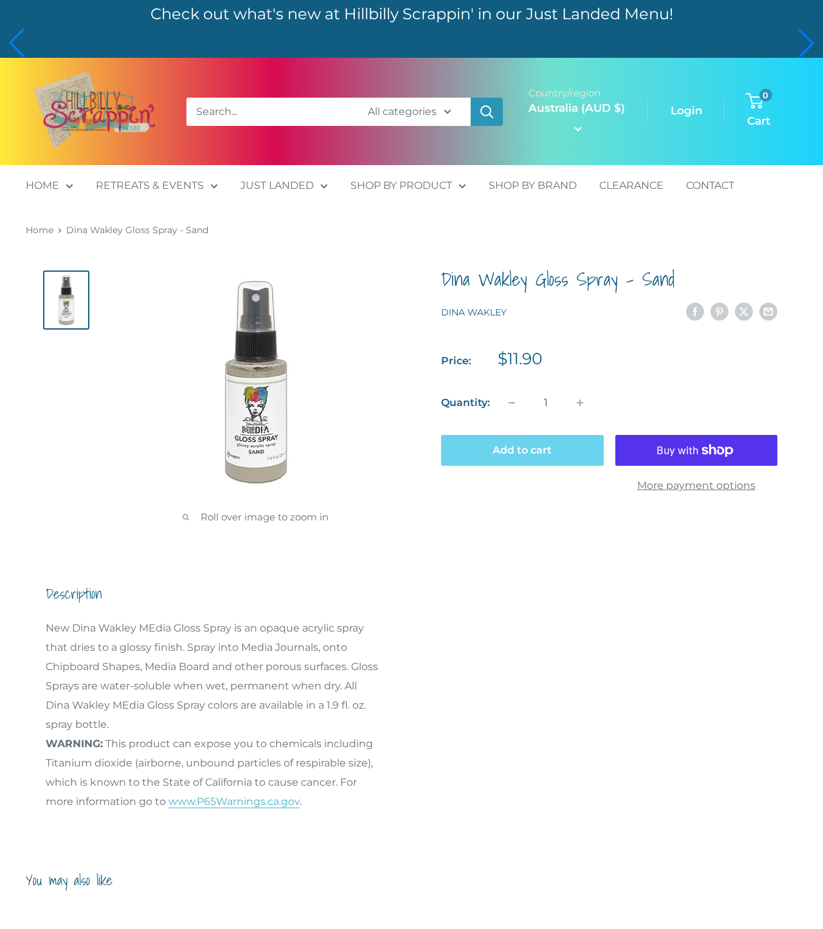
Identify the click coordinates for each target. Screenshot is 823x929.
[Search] (487, 112)
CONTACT (710, 185)
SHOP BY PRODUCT (401, 185)
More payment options (696, 485)
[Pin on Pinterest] (719, 311)
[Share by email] (768, 311)
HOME (42, 185)
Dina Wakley (474, 312)
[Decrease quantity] (511, 402)
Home (39, 230)
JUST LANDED (277, 185)
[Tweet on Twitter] (744, 311)
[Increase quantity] (579, 402)
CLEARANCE (631, 185)
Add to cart (522, 450)
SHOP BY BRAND (533, 185)
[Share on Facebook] (695, 311)
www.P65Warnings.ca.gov (234, 801)
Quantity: (465, 402)
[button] (17, 43)
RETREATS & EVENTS (150, 185)
